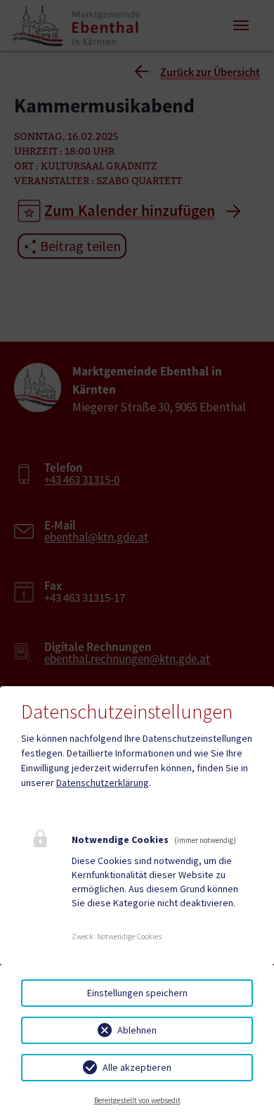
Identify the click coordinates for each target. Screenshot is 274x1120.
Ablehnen (137, 1030)
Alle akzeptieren (137, 1067)
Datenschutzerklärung (102, 782)
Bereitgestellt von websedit (137, 1100)
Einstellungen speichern (137, 992)
